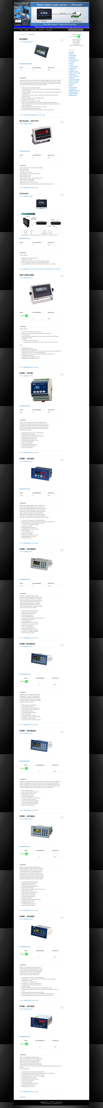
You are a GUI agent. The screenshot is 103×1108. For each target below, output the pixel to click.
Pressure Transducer (74, 76)
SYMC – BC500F (27, 916)
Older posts (23, 1097)
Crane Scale (72, 58)
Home (21, 29)
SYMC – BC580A (27, 816)
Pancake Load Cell (73, 71)
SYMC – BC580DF (28, 549)
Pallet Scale (72, 69)
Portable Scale (72, 74)
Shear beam (72, 77)
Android (37, 269)
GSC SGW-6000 (27, 275)
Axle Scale (71, 52)
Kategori (27, 29)
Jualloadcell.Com (44, 1102)
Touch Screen (42, 269)
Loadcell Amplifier (73, 66)
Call (20, 70)
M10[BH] (24, 39)
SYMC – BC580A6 (28, 730)
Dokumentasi (49, 29)
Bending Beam (72, 55)
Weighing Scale (73, 95)
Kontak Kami (41, 29)
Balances (71, 53)
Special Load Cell (73, 82)
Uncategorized (27, 115)
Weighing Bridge (73, 92)
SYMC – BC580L (27, 458)
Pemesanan (33, 29)
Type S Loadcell (73, 87)
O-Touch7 (24, 193)
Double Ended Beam (74, 60)
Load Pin (71, 63)
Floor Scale (72, 61)
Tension (71, 85)
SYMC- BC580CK (27, 643)
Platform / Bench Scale (74, 73)
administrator (31, 34)
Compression (72, 57)
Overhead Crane (73, 68)
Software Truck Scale (74, 81)
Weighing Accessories (74, 90)
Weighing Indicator (34, 115)
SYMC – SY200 (26, 373)
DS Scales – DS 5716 (29, 120)
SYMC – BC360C (27, 1006)
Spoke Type (72, 84)
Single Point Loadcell (74, 79)
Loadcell (71, 65)
